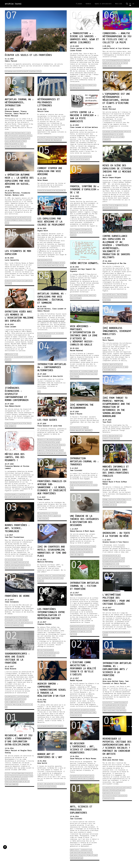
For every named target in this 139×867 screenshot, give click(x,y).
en (133, 3)
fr (130, 3)
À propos (79, 3)
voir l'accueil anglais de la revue (51, 321)
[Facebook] (5, 847)
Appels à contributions (103, 3)
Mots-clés (118, 3)
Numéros (88, 3)
